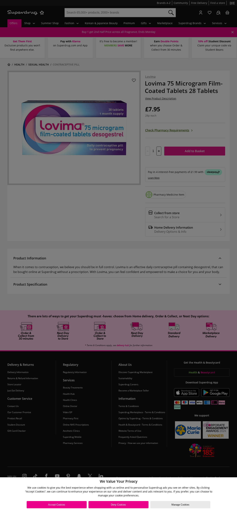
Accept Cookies (56, 504)
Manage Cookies (180, 504)
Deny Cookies (118, 504)
